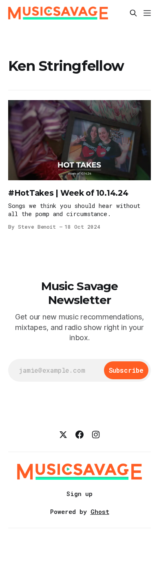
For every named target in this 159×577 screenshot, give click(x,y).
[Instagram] (96, 435)
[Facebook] (79, 435)
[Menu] (147, 13)
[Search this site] (133, 13)
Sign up (79, 494)
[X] (63, 435)
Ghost (100, 511)
